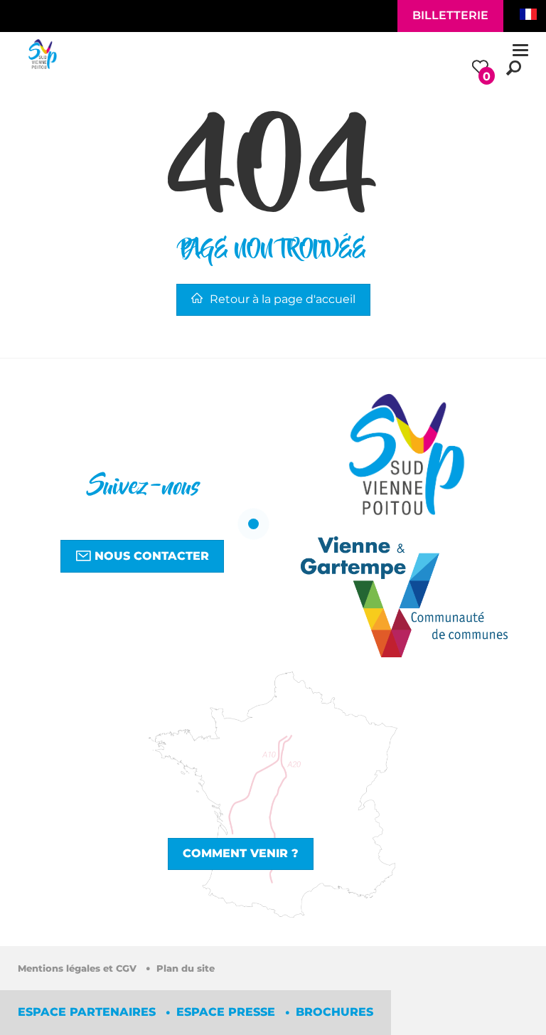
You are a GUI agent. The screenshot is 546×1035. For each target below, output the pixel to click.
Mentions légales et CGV (78, 968)
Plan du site (185, 968)
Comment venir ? (241, 853)
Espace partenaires (88, 1012)
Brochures (334, 1012)
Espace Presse (227, 1012)
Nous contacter (150, 556)
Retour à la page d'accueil (282, 299)
